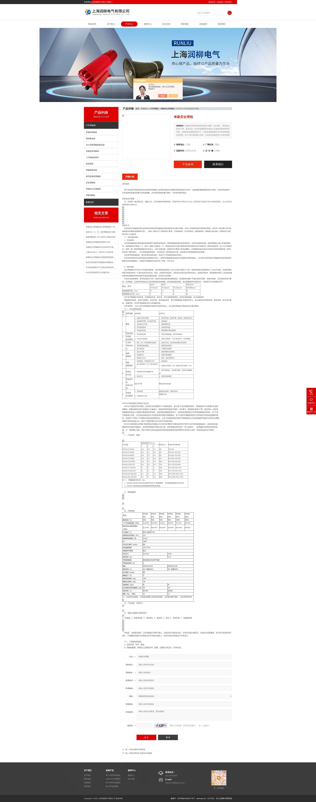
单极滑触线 (90, 195)
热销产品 (110, 770)
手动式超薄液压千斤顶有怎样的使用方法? (101, 267)
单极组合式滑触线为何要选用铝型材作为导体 (101, 257)
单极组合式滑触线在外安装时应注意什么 (101, 247)
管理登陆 (228, 798)
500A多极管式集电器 (137, 749)
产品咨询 (187, 164)
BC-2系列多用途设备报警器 (114, 775)
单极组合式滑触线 (93, 189)
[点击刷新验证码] (161, 725)
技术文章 (166, 24)
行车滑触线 (154, 109)
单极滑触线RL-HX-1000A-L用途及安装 (101, 237)
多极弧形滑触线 (92, 151)
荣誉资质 (185, 24)
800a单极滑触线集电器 (95, 145)
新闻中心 (148, 24)
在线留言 (220, 2)
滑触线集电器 (91, 170)
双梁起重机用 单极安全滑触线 (140, 753)
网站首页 (92, 24)
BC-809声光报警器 (113, 783)
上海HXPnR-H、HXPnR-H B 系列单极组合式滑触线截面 (101, 252)
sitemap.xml (201, 798)
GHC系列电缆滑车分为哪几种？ (98, 272)
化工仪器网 (220, 798)
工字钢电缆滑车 (92, 157)
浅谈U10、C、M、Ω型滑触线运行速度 (100, 232)
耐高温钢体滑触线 (93, 176)
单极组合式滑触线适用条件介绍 (98, 242)
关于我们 (111, 24)
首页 (137, 109)
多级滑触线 (90, 183)
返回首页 (211, 2)
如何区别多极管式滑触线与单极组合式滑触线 (101, 262)
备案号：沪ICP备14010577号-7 (183, 798)
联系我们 (228, 2)
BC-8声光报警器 (112, 786)
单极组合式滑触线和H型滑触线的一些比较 (101, 227)
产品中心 (129, 24)
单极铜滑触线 (91, 132)
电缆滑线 (89, 164)
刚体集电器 (90, 139)
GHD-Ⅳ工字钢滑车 (113, 779)
